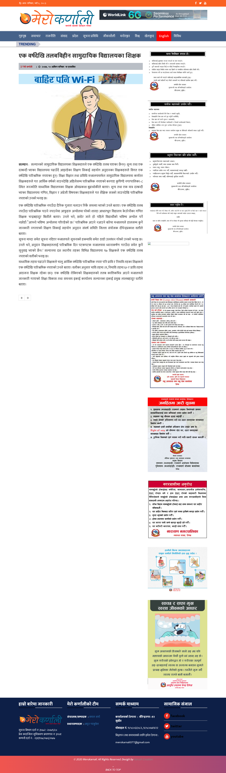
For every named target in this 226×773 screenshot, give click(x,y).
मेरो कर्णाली (27, 66)
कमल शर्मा (94, 717)
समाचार (36, 36)
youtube (176, 736)
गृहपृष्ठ (22, 36)
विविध (177, 36)
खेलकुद (149, 36)
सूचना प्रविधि (90, 36)
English (164, 36)
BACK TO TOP (113, 769)
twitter (176, 726)
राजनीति (50, 36)
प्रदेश (75, 36)
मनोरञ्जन (125, 36)
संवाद (64, 36)
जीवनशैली (109, 36)
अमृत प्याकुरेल (92, 724)
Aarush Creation (143, 759)
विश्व (137, 36)
